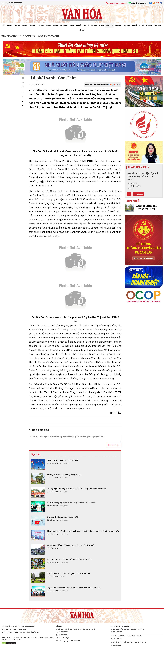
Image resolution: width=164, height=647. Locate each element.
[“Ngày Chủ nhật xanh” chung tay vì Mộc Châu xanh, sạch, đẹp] (38, 591)
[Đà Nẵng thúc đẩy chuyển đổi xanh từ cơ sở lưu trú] (38, 563)
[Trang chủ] (4, 25)
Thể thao (41, 25)
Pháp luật (118, 25)
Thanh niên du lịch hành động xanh (62, 460)
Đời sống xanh (52, 463)
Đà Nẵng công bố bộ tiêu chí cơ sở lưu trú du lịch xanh (71, 502)
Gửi (129, 194)
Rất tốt (134, 183)
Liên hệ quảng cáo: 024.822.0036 (69, 641)
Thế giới (149, 25)
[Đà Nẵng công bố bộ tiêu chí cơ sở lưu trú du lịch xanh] (38, 506)
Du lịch (48, 25)
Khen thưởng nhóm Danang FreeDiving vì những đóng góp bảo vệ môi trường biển (83, 531)
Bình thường (136, 186)
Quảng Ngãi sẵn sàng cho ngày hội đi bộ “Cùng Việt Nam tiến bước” (77, 488)
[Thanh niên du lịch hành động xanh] (38, 464)
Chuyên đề (109, 25)
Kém (132, 189)
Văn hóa (17, 25)
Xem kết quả (138, 194)
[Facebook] (22, 78)
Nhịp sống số (136, 25)
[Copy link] (22, 91)
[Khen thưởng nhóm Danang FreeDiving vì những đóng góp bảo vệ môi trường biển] (38, 535)
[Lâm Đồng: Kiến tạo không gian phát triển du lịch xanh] (38, 549)
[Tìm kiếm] (80, 30)
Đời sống (79, 25)
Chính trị (9, 25)
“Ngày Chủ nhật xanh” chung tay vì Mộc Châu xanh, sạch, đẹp (74, 587)
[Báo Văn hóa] (82, 14)
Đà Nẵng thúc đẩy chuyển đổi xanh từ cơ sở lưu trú (69, 559)
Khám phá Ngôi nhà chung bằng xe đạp (64, 474)
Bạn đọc (127, 25)
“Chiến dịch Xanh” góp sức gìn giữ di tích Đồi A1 (68, 573)
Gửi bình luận (113, 445)
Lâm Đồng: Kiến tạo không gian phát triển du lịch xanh (70, 545)
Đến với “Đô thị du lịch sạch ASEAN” (63, 516)
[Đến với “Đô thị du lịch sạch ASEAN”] (38, 521)
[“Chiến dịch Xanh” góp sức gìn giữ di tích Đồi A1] (38, 577)
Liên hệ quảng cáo (138, 3)
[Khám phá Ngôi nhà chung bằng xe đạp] (38, 478)
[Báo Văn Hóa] (82, 614)
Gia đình (55, 25)
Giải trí (72, 25)
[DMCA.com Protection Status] (8, 643)
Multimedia (157, 25)
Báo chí (24, 25)
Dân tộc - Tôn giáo (97, 25)
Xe (143, 25)
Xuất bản (32, 25)
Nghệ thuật (64, 25)
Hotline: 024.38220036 (118, 3)
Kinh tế (86, 25)
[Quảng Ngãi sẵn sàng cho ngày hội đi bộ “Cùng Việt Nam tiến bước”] (38, 492)
